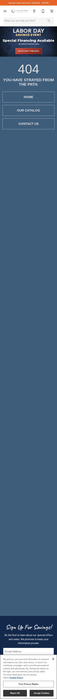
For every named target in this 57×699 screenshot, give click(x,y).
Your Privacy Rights (28, 684)
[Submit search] (49, 21)
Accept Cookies (41, 693)
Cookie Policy (16, 677)
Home (28, 97)
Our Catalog (28, 110)
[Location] (34, 11)
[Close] (53, 659)
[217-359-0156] (43, 11)
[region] (28, 677)
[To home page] (19, 11)
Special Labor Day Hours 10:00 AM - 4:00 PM (29, 3)
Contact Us (28, 123)
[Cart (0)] (52, 11)
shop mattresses (28, 51)
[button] (5, 11)
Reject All (15, 693)
